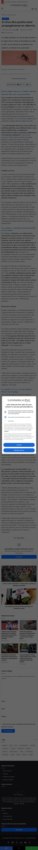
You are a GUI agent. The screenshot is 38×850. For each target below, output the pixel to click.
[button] (19, 421)
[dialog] (19, 425)
